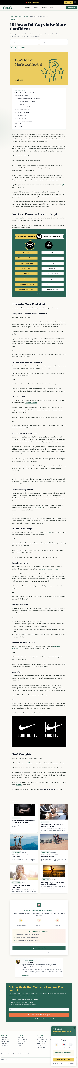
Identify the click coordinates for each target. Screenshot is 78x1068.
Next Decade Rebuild (41, 1045)
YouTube (22, 1053)
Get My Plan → (68, 2)
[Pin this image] (56, 231)
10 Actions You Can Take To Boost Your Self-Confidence (52, 883)
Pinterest (15, 1053)
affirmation (48, 532)
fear (52, 768)
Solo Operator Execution (42, 1047)
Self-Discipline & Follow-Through (44, 1039)
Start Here (27, 7)
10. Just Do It (19, 124)
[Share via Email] (23, 47)
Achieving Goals (4, 1045)
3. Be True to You (19, 104)
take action (31, 763)
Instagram (9, 1053)
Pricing (51, 7)
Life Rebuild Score (5, 1039)
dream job (61, 185)
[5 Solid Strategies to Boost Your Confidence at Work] (54, 812)
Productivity (45, 821)
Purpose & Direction (41, 1041)
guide (19, 713)
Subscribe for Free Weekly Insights (39, 1015)
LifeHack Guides (5, 1037)
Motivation (25, 16)
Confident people (17, 218)
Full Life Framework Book (23, 1039)
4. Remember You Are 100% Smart (24, 107)
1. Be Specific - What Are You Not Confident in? (28, 98)
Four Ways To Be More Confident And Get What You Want (23, 821)
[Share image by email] (64, 231)
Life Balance (4, 1043)
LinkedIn (27, 1053)
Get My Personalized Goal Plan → (39, 948)
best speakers (38, 507)
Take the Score (71, 7)
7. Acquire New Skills (21, 115)
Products (36, 7)
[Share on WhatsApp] (61, 231)
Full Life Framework (5, 1041)
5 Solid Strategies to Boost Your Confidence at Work (52, 825)
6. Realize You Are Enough (22, 112)
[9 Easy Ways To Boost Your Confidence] (24, 872)
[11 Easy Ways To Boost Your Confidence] (24, 842)
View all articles (25, 975)
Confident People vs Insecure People (24, 93)
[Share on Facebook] (11, 47)
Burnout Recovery (41, 1037)
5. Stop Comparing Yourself (22, 109)
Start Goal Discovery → (63, 1059)
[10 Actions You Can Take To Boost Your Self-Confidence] (54, 871)
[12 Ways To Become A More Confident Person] (54, 842)
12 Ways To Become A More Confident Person (50, 855)
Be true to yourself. (31, 402)
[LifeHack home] (6, 7)
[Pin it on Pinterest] (15, 47)
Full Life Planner (21, 1041)
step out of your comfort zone (49, 569)
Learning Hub (21, 1043)
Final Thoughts (18, 126)
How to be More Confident (21, 95)
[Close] (75, 2)
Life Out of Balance (41, 1043)
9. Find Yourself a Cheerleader (23, 121)
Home (11, 16)
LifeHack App (21, 1037)
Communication (18, 16)
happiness (19, 784)
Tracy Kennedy (15, 42)
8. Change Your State (21, 118)
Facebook (3, 1053)
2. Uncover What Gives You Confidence (25, 101)
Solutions (44, 7)
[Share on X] (19, 47)
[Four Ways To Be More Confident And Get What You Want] (24, 810)
